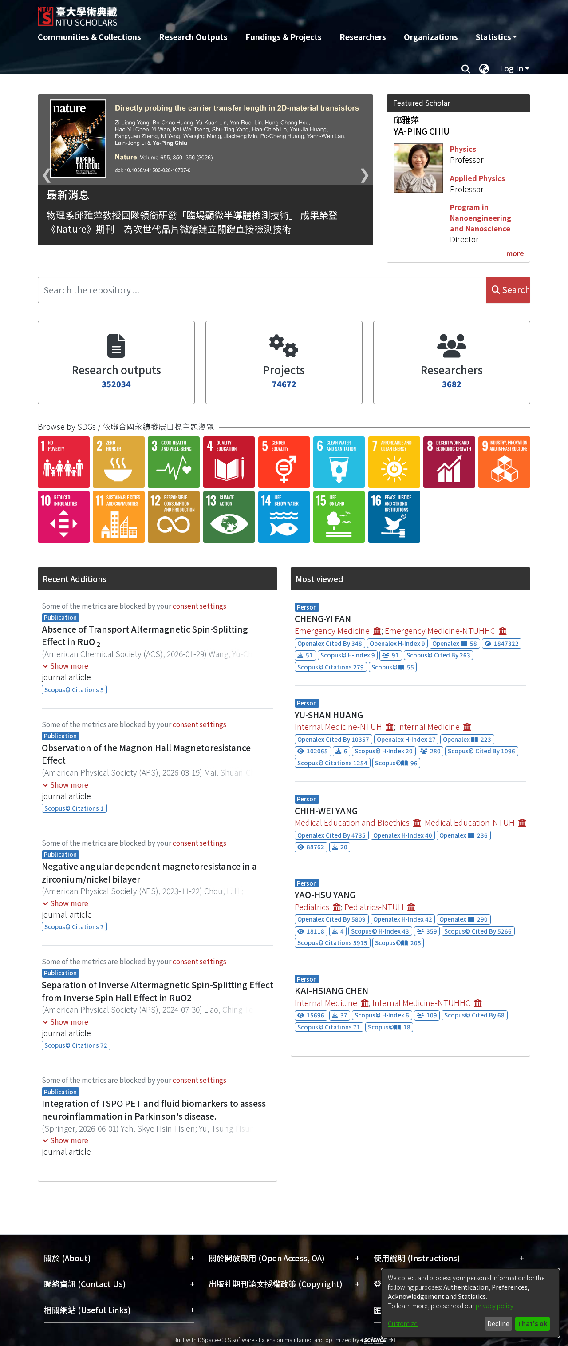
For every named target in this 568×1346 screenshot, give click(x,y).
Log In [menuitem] (511, 68)
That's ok (532, 1323)
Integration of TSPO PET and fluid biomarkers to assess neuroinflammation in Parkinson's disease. (154, 1109)
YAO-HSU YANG (325, 894)
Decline (498, 1323)
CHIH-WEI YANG (326, 810)
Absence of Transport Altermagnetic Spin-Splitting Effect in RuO (145, 635)
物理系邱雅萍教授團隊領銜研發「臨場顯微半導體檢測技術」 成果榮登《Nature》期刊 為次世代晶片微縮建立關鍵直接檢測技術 (192, 221)
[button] (65, 665)
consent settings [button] (199, 605)
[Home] (236, 13)
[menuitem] (496, 37)
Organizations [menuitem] (431, 36)
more (515, 253)
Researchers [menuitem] (362, 36)
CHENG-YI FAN (323, 618)
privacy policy (494, 1305)
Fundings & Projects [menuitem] (283, 36)
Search (515, 289)
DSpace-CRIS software (226, 1339)
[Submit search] (465, 68)
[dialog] (470, 1303)
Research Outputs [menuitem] (193, 36)
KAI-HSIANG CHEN (331, 990)
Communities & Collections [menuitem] (89, 36)
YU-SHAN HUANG (329, 715)
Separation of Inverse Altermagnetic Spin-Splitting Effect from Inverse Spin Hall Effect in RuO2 (157, 991)
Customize (403, 1323)
